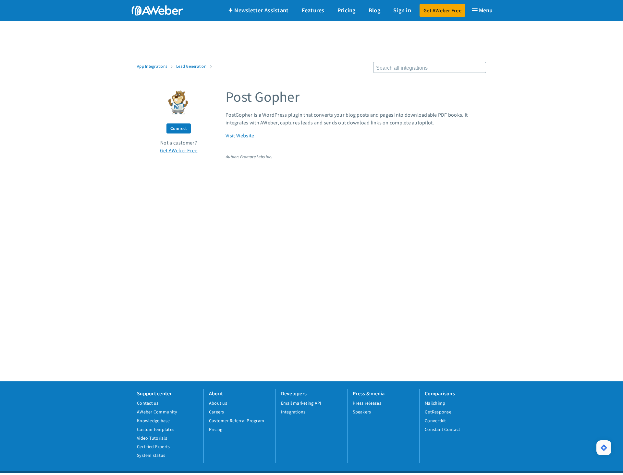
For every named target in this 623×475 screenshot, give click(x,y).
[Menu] (481, 10)
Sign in (402, 10)
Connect (178, 128)
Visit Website (240, 135)
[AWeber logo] (152, 10)
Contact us (148, 403)
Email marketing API (301, 403)
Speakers (362, 412)
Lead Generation (191, 66)
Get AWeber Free (442, 10)
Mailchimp (435, 403)
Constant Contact (442, 429)
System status (151, 455)
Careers (216, 412)
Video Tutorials (152, 438)
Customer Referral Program (236, 420)
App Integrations (152, 66)
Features (313, 10)
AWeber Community (157, 412)
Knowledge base (153, 420)
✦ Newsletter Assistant (258, 10)
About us (218, 403)
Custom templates (155, 429)
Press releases (367, 403)
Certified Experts (153, 446)
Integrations (293, 412)
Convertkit (435, 420)
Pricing (346, 10)
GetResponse (438, 412)
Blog (374, 10)
